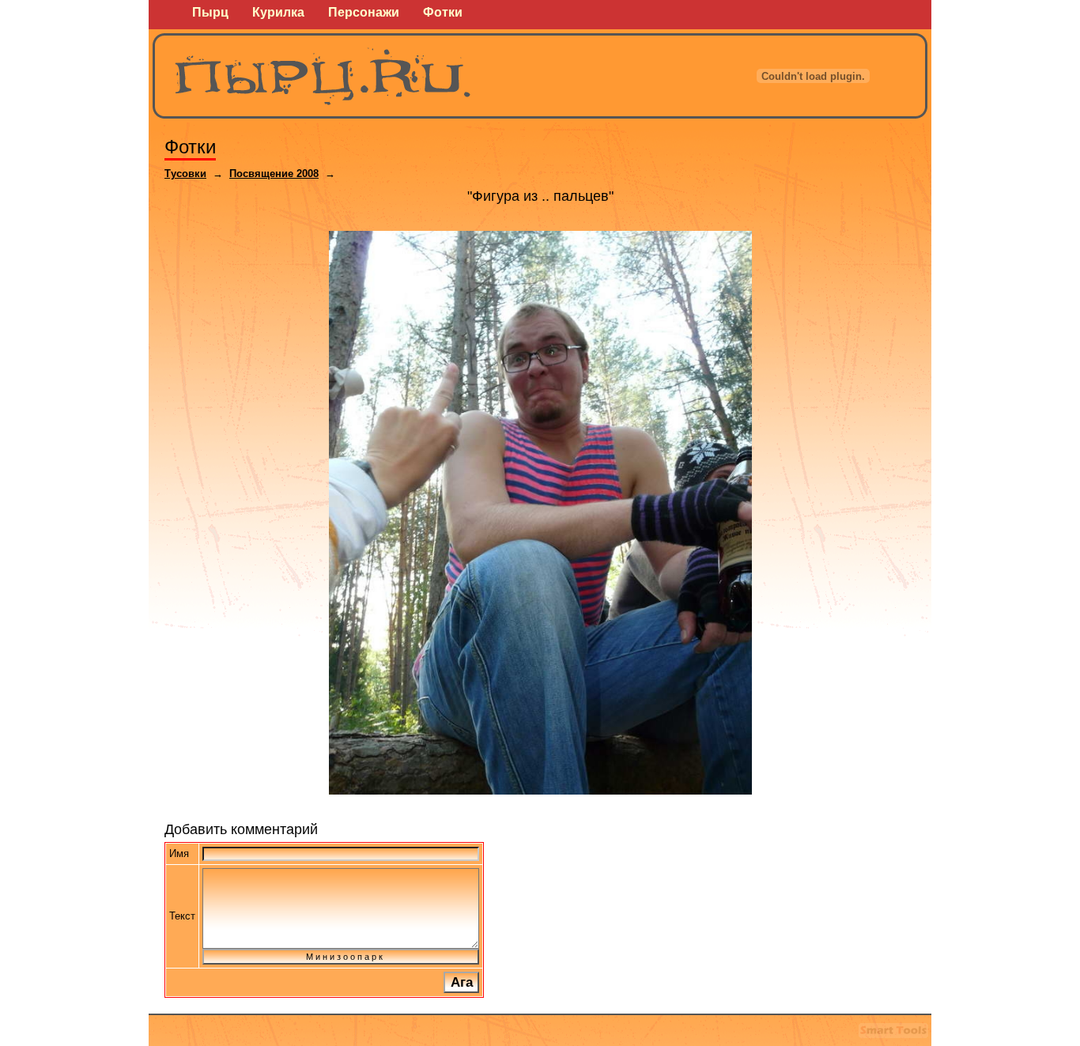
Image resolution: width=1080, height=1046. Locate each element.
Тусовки (185, 173)
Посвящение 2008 (274, 173)
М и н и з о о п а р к (341, 956)
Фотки (190, 146)
